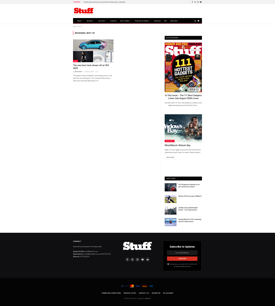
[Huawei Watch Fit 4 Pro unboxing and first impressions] (170, 222)
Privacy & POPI (130, 293)
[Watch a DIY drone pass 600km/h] (170, 199)
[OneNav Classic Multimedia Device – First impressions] (170, 210)
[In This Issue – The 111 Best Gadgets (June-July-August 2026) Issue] (183, 67)
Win (165, 21)
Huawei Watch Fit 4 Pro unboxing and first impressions (189, 220)
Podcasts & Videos (142, 21)
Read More (170, 157)
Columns (113, 21)
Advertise (156, 293)
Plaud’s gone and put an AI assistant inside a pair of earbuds (104, 2)
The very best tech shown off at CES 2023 (91, 66)
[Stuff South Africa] (84, 11)
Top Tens (101, 21)
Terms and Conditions (111, 293)
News (79, 21)
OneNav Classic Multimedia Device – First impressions (188, 209)
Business (157, 21)
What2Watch (170, 141)
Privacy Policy (180, 266)
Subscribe (173, 21)
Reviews (90, 21)
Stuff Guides (125, 21)
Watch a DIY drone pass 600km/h (190, 196)
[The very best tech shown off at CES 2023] (93, 50)
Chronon (147, 298)
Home (74, 26)
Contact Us (144, 293)
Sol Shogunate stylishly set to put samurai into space (189, 186)
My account (168, 293)
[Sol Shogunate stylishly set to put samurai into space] (170, 187)
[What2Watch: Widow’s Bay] (183, 128)
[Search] (195, 20)
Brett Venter (78, 71)
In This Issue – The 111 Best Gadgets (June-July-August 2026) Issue (183, 97)
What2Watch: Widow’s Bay (178, 145)
